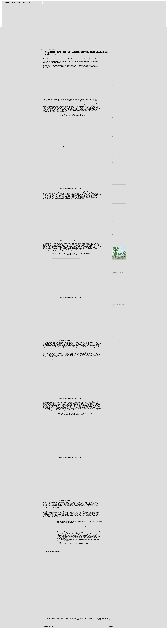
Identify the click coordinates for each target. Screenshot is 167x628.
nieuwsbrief (111, 626)
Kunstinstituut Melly (97, 521)
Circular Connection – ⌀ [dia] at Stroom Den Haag (98, 618)
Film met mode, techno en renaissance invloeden (118, 304)
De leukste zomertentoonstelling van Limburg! (117, 272)
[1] (91, 249)
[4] (86, 408)
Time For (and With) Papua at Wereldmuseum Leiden (76, 618)
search (28, 2)
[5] (57, 507)
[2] (72, 404)
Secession (69, 521)
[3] (96, 404)
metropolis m (15, 2)
